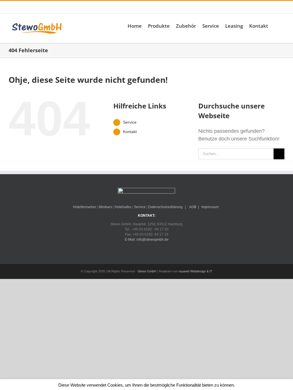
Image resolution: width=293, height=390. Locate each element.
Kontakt (130, 131)
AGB (192, 207)
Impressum (210, 207)
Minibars (105, 207)
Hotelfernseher (84, 207)
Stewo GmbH (147, 271)
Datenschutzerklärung (165, 207)
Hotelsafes (123, 207)
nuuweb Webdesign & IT (195, 271)
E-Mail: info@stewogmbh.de (96, 7)
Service (129, 122)
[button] (276, 26)
